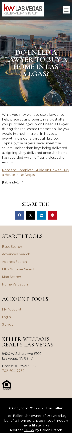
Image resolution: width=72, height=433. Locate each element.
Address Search (14, 262)
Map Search (11, 277)
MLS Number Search (18, 269)
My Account (11, 309)
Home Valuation (15, 284)
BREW (29, 430)
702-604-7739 (13, 371)
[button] (66, 10)
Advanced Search (16, 254)
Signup (8, 324)
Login (6, 317)
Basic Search (12, 247)
